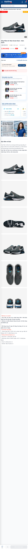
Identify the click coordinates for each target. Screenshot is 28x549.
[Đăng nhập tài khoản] (22, 2)
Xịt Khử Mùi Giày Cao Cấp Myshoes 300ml (15, 95)
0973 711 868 (22, 65)
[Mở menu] (2, 2)
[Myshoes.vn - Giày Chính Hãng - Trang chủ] (8, 2)
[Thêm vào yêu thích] (25, 48)
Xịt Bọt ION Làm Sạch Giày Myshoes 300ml (16, 89)
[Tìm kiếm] (25, 6)
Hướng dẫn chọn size (22, 60)
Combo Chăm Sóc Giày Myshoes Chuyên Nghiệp (17, 82)
